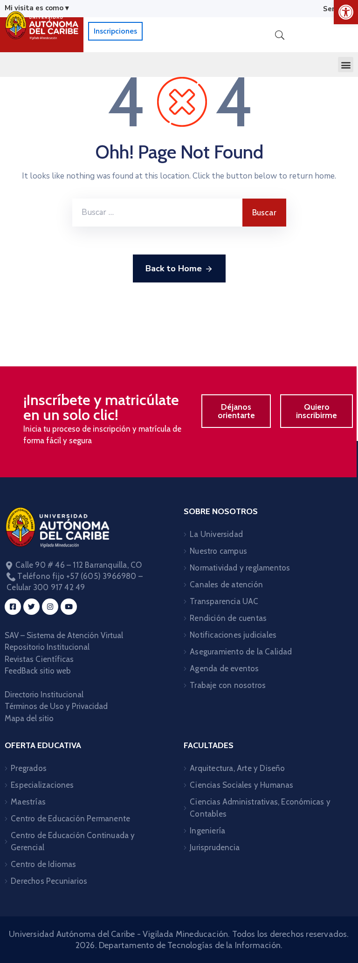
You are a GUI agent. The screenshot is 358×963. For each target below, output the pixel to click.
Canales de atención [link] (226, 584)
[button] (345, 64)
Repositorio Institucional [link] (48, 647)
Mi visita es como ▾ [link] (37, 8)
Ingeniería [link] (207, 830)
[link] (346, 12)
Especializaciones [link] (42, 785)
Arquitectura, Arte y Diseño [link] (237, 768)
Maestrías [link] (28, 801)
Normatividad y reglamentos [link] (240, 567)
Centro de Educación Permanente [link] (70, 818)
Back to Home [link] (173, 268)
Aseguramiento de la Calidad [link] (241, 651)
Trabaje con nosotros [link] (228, 685)
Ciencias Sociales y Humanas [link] (241, 785)
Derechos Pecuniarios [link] (49, 881)
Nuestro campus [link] (218, 551)
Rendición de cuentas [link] (228, 618)
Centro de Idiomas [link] (43, 864)
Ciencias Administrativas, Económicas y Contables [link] (260, 808)
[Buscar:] (157, 213)
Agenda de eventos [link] (224, 668)
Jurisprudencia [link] (215, 847)
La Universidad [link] (216, 534)
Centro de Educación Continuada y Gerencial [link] (73, 841)
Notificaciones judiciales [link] (233, 635)
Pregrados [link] (29, 768)
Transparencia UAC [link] (224, 601)
